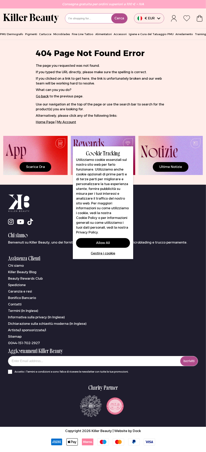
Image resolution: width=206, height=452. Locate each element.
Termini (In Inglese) (23, 311)
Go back (42, 96)
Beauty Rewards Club (25, 278)
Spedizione (17, 285)
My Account (66, 122)
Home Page (45, 122)
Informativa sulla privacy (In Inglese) (36, 317)
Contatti (15, 304)
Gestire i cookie (103, 253)
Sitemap (15, 336)
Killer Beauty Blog (22, 272)
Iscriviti (189, 361)
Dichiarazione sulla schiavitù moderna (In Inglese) (47, 324)
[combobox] (96, 18)
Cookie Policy (86, 218)
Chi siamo (16, 266)
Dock (137, 431)
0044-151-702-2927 (24, 343)
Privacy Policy (87, 232)
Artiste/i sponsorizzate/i (27, 330)
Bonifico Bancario (22, 298)
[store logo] (31, 18)
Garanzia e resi (20, 291)
